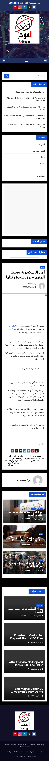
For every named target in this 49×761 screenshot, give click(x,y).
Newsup (39, 745)
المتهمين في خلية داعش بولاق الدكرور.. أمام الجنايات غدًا (25, 539)
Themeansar (24, 747)
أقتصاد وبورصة (39, 151)
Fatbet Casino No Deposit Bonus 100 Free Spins (25, 663)
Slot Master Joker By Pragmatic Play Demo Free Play (28, 691)
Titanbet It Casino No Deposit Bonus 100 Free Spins (26, 638)
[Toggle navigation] (26, 60)
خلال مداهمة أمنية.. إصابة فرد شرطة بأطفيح (26, 564)
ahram (30, 284)
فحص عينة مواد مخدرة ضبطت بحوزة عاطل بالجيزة (33, 458)
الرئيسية (39, 752)
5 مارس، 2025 (36, 642)
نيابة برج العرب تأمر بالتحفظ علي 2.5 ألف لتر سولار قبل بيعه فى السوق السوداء (15, 460)
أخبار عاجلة (40, 144)
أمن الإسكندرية (15, 326)
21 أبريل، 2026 (36, 616)
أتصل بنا (15, 756)
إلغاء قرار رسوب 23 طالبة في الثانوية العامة (25, 513)
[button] (8, 60)
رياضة (42, 163)
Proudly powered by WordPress (17, 745)
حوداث (42, 157)
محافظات (41, 176)
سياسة (42, 169)
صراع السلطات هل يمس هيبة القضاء (30, 92)
